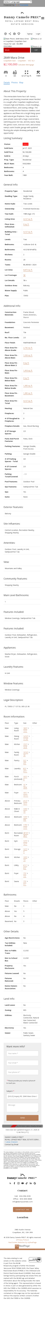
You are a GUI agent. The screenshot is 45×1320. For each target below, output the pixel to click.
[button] (10, 1183)
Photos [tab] (14, 82)
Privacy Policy (22, 1240)
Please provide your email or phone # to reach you (20, 1082)
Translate (23, 5)
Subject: (9, 1091)
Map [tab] (21, 82)
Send (22, 1118)
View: (6, 562)
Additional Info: (12, 305)
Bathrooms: (10, 894)
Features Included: (14, 612)
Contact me (22, 1210)
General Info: (11, 184)
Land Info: (9, 998)
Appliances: (10, 647)
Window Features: (13, 683)
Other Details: (11, 931)
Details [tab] (7, 82)
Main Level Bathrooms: (16, 595)
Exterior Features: (13, 507)
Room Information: (14, 716)
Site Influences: (12, 523)
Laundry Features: (14, 666)
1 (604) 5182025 (11, 1142)
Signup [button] (30, 34)
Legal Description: (13, 700)
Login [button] (38, 34)
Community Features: (15, 578)
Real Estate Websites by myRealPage (23, 1242)
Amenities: (9, 542)
